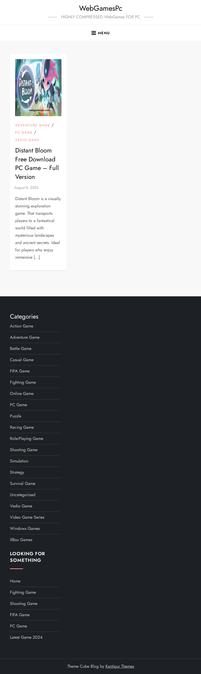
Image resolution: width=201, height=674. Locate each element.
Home (15, 581)
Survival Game (22, 483)
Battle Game (20, 349)
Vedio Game (27, 140)
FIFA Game (20, 371)
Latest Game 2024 (26, 637)
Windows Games (25, 528)
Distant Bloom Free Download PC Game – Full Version (37, 163)
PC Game (24, 133)
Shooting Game (23, 450)
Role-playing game (26, 438)
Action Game (21, 326)
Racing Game (22, 427)
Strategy (17, 472)
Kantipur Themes (119, 666)
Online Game (22, 393)
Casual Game (22, 360)
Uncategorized (22, 495)
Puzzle (15, 416)
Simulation (19, 461)
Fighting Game (23, 382)
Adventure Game (32, 125)
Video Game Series (27, 517)
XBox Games (21, 540)
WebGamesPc (100, 8)
